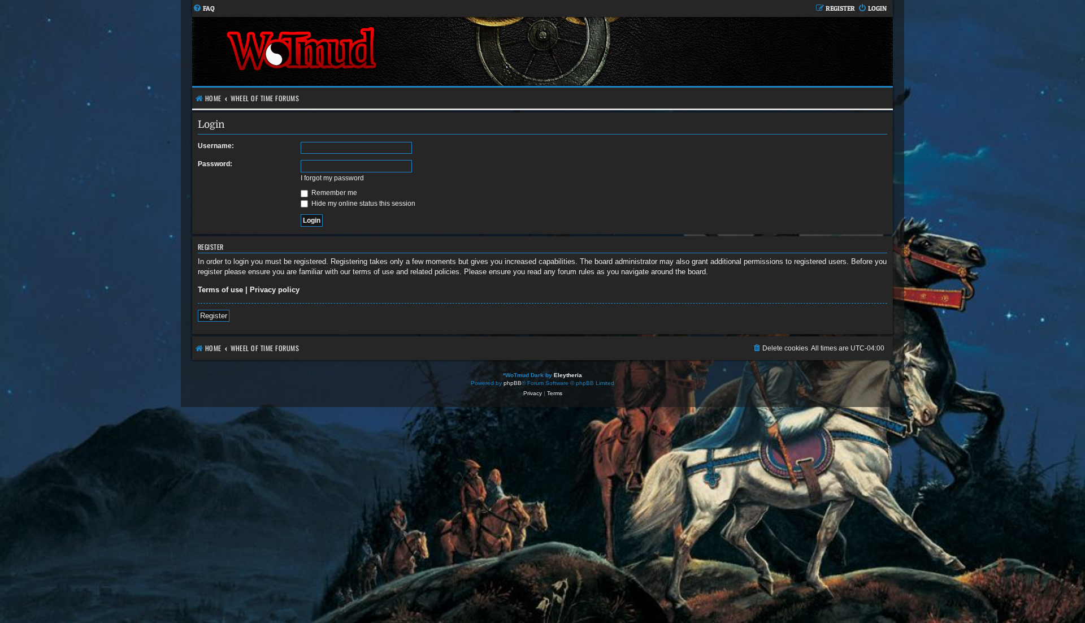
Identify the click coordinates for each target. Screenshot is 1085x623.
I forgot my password (332, 178)
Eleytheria (568, 375)
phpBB (513, 383)
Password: (215, 164)
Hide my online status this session (362, 203)
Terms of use (220, 289)
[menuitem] (204, 8)
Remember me (333, 193)
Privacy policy (275, 289)
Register (213, 316)
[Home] (367, 51)
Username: (216, 146)
